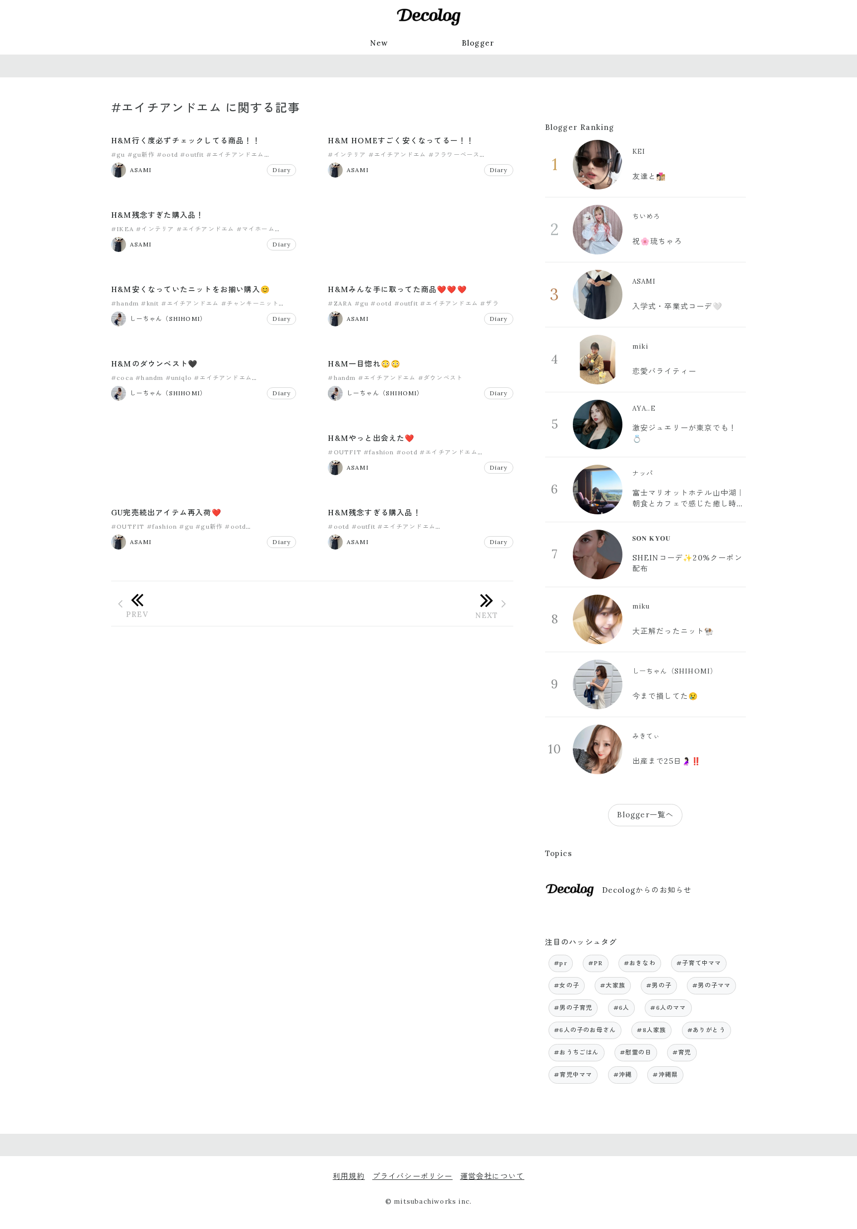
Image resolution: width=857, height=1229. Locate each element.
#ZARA (340, 303)
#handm (125, 303)
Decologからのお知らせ (647, 890)
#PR (595, 963)
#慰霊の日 (636, 1052)
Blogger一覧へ (645, 814)
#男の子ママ (711, 985)
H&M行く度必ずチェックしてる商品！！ (185, 140)
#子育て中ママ (698, 963)
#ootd (167, 154)
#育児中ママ (573, 1074)
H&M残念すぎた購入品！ (157, 215)
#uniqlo (179, 377)
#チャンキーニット (250, 303)
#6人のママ (668, 1007)
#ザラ (489, 303)
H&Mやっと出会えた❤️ (371, 438)
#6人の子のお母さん (585, 1030)
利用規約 (349, 1176)
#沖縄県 (665, 1074)
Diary (281, 170)
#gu (118, 154)
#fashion (379, 452)
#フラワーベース (454, 154)
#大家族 (612, 985)
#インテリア (347, 154)
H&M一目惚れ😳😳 (364, 364)
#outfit (192, 154)
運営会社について (492, 1176)
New (379, 43)
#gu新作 (141, 154)
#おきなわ (640, 963)
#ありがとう (706, 1030)
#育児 (682, 1052)
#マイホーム (256, 229)
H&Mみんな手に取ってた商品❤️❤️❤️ (397, 289)
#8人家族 (651, 1030)
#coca (122, 377)
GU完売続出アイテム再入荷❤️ (166, 512)
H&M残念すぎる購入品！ (374, 512)
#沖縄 (622, 1074)
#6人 (621, 1007)
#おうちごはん (576, 1052)
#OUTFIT (344, 452)
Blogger (478, 43)
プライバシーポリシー (412, 1176)
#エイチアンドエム (235, 154)
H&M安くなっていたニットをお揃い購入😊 (190, 289)
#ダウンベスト (440, 377)
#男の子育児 (573, 1007)
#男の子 (659, 985)
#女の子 (566, 985)
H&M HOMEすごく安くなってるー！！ (401, 140)
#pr (560, 963)
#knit (150, 303)
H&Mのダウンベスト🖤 (154, 364)
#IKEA (122, 229)
